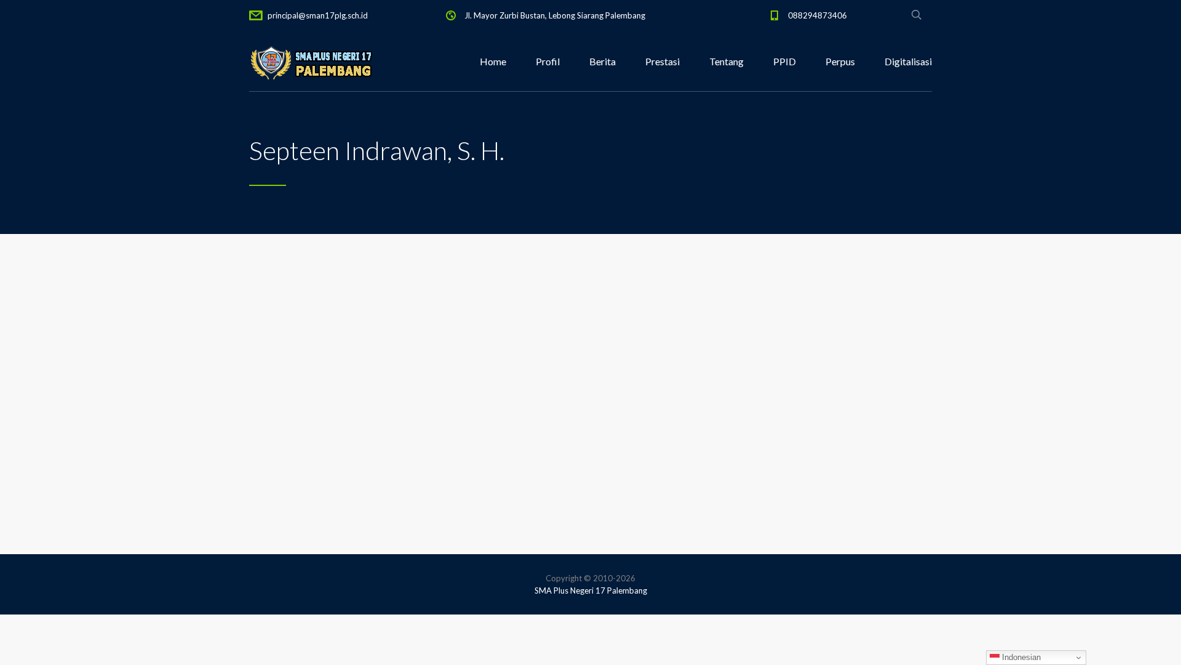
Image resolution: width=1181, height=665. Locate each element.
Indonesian (1020, 657)
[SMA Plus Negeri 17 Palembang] (310, 61)
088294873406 (817, 15)
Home (493, 61)
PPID (784, 61)
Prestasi (662, 61)
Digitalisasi (908, 61)
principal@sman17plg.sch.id (318, 15)
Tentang (726, 61)
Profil (548, 61)
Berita (602, 61)
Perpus (840, 61)
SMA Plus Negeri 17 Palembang (591, 590)
